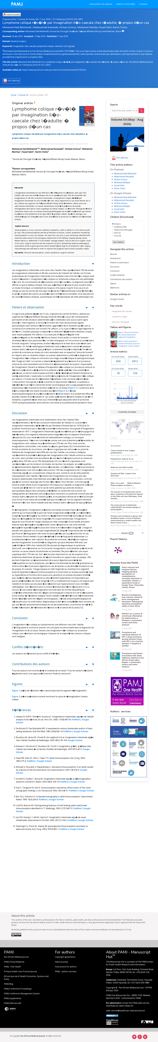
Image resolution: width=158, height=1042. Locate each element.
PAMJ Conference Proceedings (18, 988)
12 (81, 607)
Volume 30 (23, 95)
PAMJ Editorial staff (12, 1003)
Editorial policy (61, 962)
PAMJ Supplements (12, 998)
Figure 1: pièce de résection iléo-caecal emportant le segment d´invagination (128, 334)
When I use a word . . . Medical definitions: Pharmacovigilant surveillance (126, 484)
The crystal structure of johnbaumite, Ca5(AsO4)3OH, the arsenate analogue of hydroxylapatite (125, 507)
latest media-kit (126, 1005)
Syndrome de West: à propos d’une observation (123, 475)
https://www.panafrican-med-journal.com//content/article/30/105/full (54, 69)
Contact (143, 4)
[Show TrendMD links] (143, 533)
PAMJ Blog (8, 984)
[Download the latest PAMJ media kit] (112, 1015)
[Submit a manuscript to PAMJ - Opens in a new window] (127, 139)
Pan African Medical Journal (16, 957)
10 (52, 581)
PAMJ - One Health (12, 966)
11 (84, 586)
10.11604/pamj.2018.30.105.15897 (67, 19)
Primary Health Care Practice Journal (20, 971)
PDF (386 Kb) (13, 80)
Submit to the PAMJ (125, 4)
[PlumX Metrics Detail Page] (117, 550)
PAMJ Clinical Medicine (14, 962)
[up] (93, 263)
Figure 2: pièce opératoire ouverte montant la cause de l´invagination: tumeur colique (129, 343)
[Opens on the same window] (16, 935)
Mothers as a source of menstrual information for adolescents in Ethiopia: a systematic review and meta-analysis (132, 619)
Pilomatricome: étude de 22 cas (122, 459)
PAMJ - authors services (65, 971)
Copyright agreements (65, 957)
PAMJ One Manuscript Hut (118, 995)
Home (13, 95)
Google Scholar (117, 299)
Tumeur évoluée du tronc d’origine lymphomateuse (123, 452)
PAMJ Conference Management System (22, 993)
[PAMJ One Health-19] (127, 691)
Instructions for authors (100, 4)
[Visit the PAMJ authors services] (128, 746)
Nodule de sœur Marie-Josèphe (122, 467)
